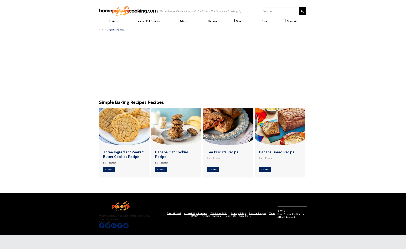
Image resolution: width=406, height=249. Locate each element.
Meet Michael (174, 213)
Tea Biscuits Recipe (223, 152)
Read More (109, 169)
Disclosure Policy (219, 213)
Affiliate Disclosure (211, 216)
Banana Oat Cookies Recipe (172, 154)
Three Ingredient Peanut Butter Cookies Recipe (123, 154)
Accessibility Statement (195, 213)
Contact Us (230, 216)
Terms (272, 213)
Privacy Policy (238, 213)
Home (101, 30)
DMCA (195, 216)
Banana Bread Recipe (277, 152)
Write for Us (245, 216)
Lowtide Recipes (257, 213)
